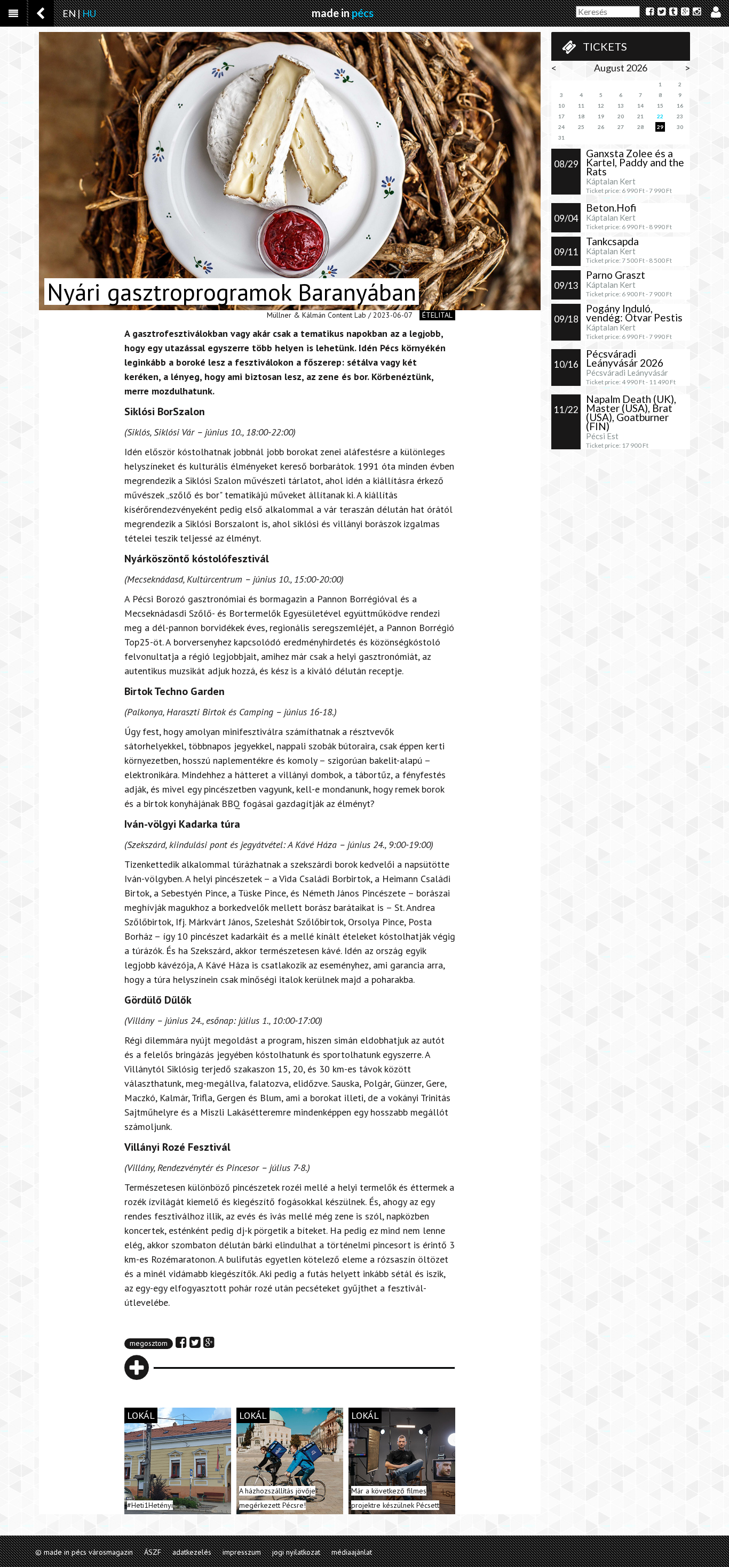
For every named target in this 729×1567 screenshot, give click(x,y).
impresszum (242, 1552)
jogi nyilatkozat (296, 1552)
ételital (437, 315)
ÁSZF (152, 1552)
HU (89, 13)
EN (69, 13)
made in (343, 12)
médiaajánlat (351, 1552)
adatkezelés (191, 1552)
